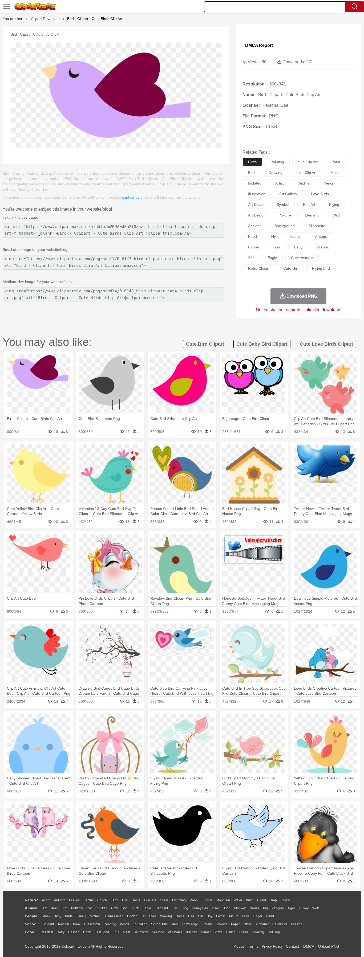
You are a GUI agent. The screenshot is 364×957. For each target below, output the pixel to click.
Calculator (279, 924)
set (251, 258)
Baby (57, 916)
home (180, 916)
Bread (243, 932)
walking (166, 916)
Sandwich (141, 932)
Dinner (206, 932)
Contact (292, 946)
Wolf (315, 908)
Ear (142, 916)
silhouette (317, 226)
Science (221, 924)
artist (279, 183)
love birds (320, 194)
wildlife (304, 183)
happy (295, 236)
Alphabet (262, 924)
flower (254, 247)
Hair (191, 916)
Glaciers (150, 900)
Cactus (88, 900)
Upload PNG (328, 946)
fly (273, 236)
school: (32, 924)
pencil (328, 183)
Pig (265, 908)
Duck (135, 908)
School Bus (159, 924)
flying (334, 204)
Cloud (261, 900)
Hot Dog (274, 932)
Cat (89, 908)
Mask (46, 916)
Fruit (116, 932)
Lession (296, 924)
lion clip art (306, 172)
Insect (216, 908)
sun (276, 247)
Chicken (101, 908)
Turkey (304, 908)
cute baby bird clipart (262, 344)
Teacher (63, 924)
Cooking (258, 932)
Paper (235, 924)
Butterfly (77, 908)
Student (48, 924)
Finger (257, 916)
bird (251, 172)
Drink (87, 932)
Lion (227, 908)
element (312, 215)
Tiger (291, 908)
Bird (64, 908)
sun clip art (308, 162)
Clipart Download (45, 19)
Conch (102, 900)
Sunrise (207, 900)
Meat (126, 932)
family (81, 916)
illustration (256, 194)
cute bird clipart (205, 344)
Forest (285, 900)
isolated (254, 183)
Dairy (60, 932)
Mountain (223, 900)
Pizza (219, 932)
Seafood (158, 932)
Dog (125, 908)
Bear (54, 908)
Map (174, 924)
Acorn (46, 900)
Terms (253, 946)
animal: (32, 908)
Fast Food (102, 932)
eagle (272, 258)
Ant (44, 908)
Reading (110, 924)
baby (298, 247)
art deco (255, 204)
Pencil (124, 924)
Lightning (179, 900)
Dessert (73, 932)
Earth (114, 900)
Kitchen (191, 932)
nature (285, 215)
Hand (270, 916)
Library (207, 924)
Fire (125, 900)
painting (277, 162)
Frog (184, 908)
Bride (69, 916)
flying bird (321, 268)
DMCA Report (259, 45)
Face (245, 916)
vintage (320, 236)
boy (209, 916)
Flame (135, 900)
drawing (275, 172)
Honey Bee (200, 908)
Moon (193, 900)
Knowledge (189, 924)
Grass (164, 900)
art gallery (288, 194)
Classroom (92, 924)
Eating (231, 932)
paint (335, 162)
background (284, 226)
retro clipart (258, 268)
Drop (273, 900)
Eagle (147, 908)
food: (30, 932)
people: (32, 916)
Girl (200, 916)
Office (248, 924)
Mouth (233, 916)
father (220, 916)
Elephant (161, 908)
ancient (254, 226)
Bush (249, 900)
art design (257, 215)
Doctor (132, 916)
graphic (323, 247)
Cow (114, 908)
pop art (309, 204)
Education (140, 924)
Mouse (254, 908)
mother (95, 916)
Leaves (74, 900)
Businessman (113, 916)
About (239, 946)
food (252, 236)
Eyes (152, 916)
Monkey (240, 908)
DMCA (308, 946)
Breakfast (46, 932)
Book (76, 924)
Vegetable (175, 932)
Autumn (59, 900)
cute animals (302, 258)
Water (238, 900)
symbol (283, 204)
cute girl (290, 268)
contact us (130, 197)
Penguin (278, 908)
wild (336, 215)
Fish (175, 908)
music (335, 172)
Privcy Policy (272, 946)
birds (252, 162)
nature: (31, 900)
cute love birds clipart (326, 344)
